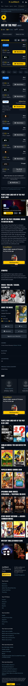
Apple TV (4, 619)
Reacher (4, 605)
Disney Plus (5, 621)
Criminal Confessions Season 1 (9, 671)
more (15, 213)
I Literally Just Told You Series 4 (9, 669)
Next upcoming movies (7, 644)
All (3, 72)
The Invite (4, 592)
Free (9, 72)
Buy (21, 72)
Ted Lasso (4, 601)
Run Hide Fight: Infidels (7, 647)
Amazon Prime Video (7, 617)
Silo (3, 608)
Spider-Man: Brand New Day (9, 588)
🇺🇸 (23, 40)
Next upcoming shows (7, 662)
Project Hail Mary (6, 590)
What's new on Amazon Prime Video (11, 633)
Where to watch (7, 34)
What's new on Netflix (7, 631)
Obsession (4, 583)
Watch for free (20, 34)
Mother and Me (5, 649)
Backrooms (4, 585)
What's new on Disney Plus (8, 637)
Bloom (3, 653)
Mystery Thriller (17, 345)
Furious (4, 599)
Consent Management (19, 575)
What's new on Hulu (7, 639)
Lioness (4, 603)
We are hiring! (6, 574)
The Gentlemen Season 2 (8, 666)
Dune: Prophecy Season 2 (8, 664)
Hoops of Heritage (6, 651)
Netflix (3, 615)
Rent (15, 72)
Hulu (3, 624)
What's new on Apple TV (8, 635)
